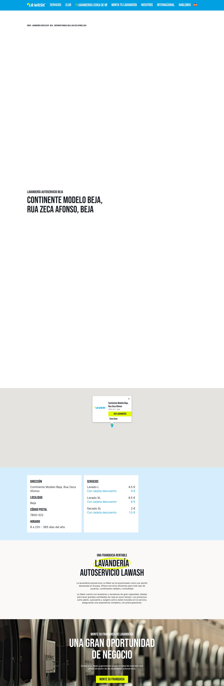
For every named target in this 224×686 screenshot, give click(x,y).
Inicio (29, 26)
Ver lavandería (120, 414)
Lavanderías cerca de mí (40, 26)
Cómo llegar (114, 419)
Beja (51, 26)
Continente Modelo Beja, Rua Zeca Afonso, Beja (70, 26)
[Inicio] (36, 5)
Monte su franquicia (112, 679)
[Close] (129, 399)
